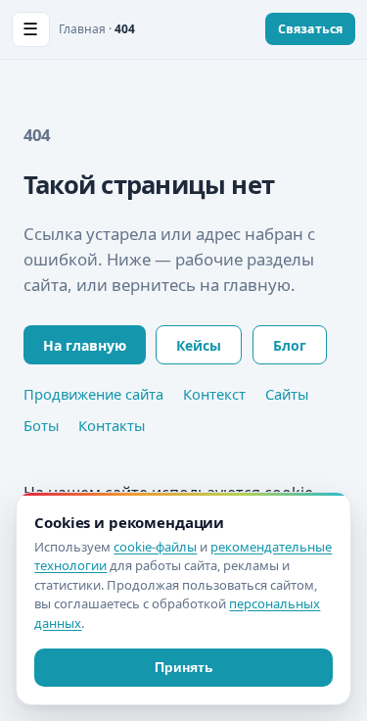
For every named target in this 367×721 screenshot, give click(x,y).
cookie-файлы (155, 546)
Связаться (310, 29)
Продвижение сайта (93, 394)
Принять (184, 667)
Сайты (286, 394)
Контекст (214, 394)
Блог (289, 345)
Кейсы (198, 345)
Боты (41, 425)
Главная (82, 29)
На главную (84, 345)
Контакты (111, 425)
